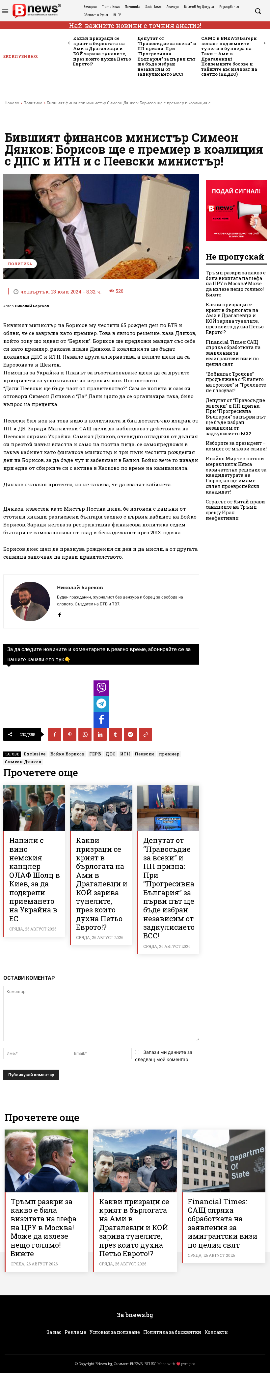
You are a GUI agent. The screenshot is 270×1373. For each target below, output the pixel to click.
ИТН (125, 753)
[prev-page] (69, 43)
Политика (32, 103)
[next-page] (264, 43)
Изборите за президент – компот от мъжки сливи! (236, 446)
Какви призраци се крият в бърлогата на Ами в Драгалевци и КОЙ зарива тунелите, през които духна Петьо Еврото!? (102, 51)
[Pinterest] (69, 734)
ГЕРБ (95, 753)
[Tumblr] (115, 734)
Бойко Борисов (67, 753)
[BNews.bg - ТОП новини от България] (36, 11)
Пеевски (144, 753)
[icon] (101, 690)
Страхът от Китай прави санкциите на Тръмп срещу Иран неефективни (235, 509)
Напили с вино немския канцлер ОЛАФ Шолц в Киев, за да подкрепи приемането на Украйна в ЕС (34, 879)
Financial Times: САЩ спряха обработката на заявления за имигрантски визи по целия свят (233, 353)
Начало (12, 103)
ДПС (111, 753)
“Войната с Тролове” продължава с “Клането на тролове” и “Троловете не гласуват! (236, 382)
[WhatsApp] (85, 734)
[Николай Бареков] (30, 601)
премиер (169, 753)
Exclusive (35, 753)
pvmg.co (188, 1363)
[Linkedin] (100, 734)
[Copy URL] (145, 734)
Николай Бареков (32, 305)
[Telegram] (130, 734)
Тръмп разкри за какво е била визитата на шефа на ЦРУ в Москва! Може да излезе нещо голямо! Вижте (236, 283)
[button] (257, 10)
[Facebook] (59, 613)
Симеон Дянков (23, 761)
